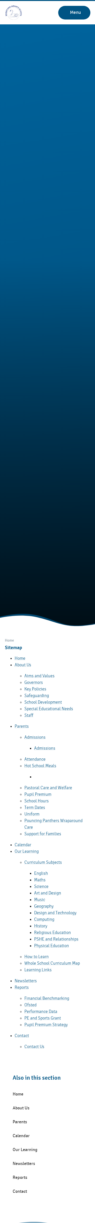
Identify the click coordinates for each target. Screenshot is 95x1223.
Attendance (35, 759)
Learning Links (38, 969)
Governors (33, 682)
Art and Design (47, 893)
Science (41, 886)
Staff (28, 715)
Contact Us (34, 1046)
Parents (22, 726)
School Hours (36, 800)
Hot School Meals (40, 765)
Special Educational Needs (48, 708)
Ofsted (30, 1005)
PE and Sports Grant (42, 1018)
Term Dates (34, 807)
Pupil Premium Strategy (46, 1024)
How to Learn (36, 956)
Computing (44, 919)
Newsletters (26, 980)
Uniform (31, 814)
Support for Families (42, 833)
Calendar (23, 844)
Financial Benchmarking (46, 998)
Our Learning (27, 851)
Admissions (35, 737)
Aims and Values (39, 675)
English (41, 873)
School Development (43, 702)
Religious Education (52, 932)
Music (39, 899)
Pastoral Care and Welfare (48, 787)
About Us (23, 664)
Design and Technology (55, 912)
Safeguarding (36, 695)
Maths (40, 879)
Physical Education (51, 945)
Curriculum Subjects (43, 862)
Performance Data (40, 1011)
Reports (22, 987)
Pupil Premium (37, 794)
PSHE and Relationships (56, 939)
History (40, 926)
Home (9, 640)
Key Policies (35, 689)
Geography (44, 906)
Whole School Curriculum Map (52, 963)
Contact (22, 1035)
